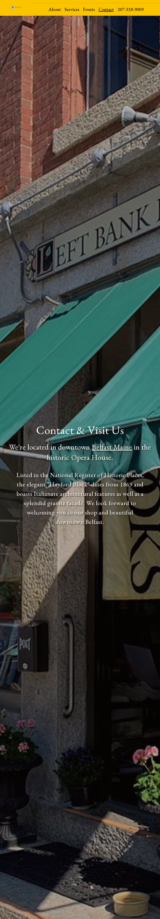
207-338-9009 (130, 9)
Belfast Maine (112, 447)
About (55, 9)
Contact (106, 9)
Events (89, 9)
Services (72, 9)
